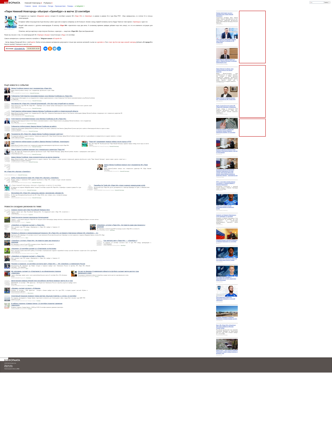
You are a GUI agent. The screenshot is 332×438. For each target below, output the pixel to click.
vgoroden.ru (101, 42)
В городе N (57, 38)
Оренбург (88, 16)
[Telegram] (54, 49)
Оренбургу (136, 22)
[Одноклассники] (50, 49)
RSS (18, 368)
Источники (42, 6)
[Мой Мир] (59, 49)
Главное (28, 6)
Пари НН (78, 16)
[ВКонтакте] (45, 49)
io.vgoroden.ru (10, 29)
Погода (50, 6)
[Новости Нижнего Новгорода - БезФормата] (10, 2)
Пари (62, 25)
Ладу (63, 35)
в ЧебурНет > (80, 6)
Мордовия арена (43, 16)
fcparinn (32, 42)
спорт (110, 42)
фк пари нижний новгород (127, 42)
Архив (35, 6)
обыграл (47, 35)
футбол (115, 42)
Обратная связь (8, 365)
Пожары (70, 6)
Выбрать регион (8, 366)
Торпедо (40, 35)
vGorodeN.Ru (19, 49)
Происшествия (60, 6)
